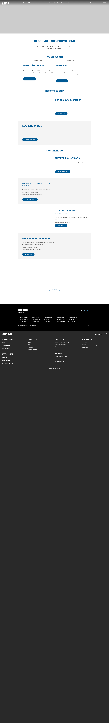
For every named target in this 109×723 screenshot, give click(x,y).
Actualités (56, 2)
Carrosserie (7, 354)
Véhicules (32, 340)
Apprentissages (5, 348)
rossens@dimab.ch (72, 321)
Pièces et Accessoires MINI (61, 344)
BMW (24, 2)
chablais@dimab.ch (60, 321)
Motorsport (7, 363)
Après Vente (49, 2)
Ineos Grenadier (35, 2)
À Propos (6, 357)
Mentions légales (33, 325)
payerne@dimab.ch (23, 321)
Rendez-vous (7, 360)
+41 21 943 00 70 (48, 319)
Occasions (30, 347)
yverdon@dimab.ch (36, 321)
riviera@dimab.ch (48, 321)
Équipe (3, 342)
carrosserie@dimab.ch (60, 361)
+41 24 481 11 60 (60, 319)
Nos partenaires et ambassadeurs (76, 2)
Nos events (88, 2)
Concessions (17, 2)
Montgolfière (85, 347)
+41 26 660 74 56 (59, 359)
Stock (43, 2)
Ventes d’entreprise (33, 349)
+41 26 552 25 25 (73, 319)
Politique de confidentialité (22, 325)
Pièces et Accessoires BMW (61, 342)
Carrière (6, 345)
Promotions (63, 2)
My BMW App (57, 346)
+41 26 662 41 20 (36, 319)
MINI (28, 2)
